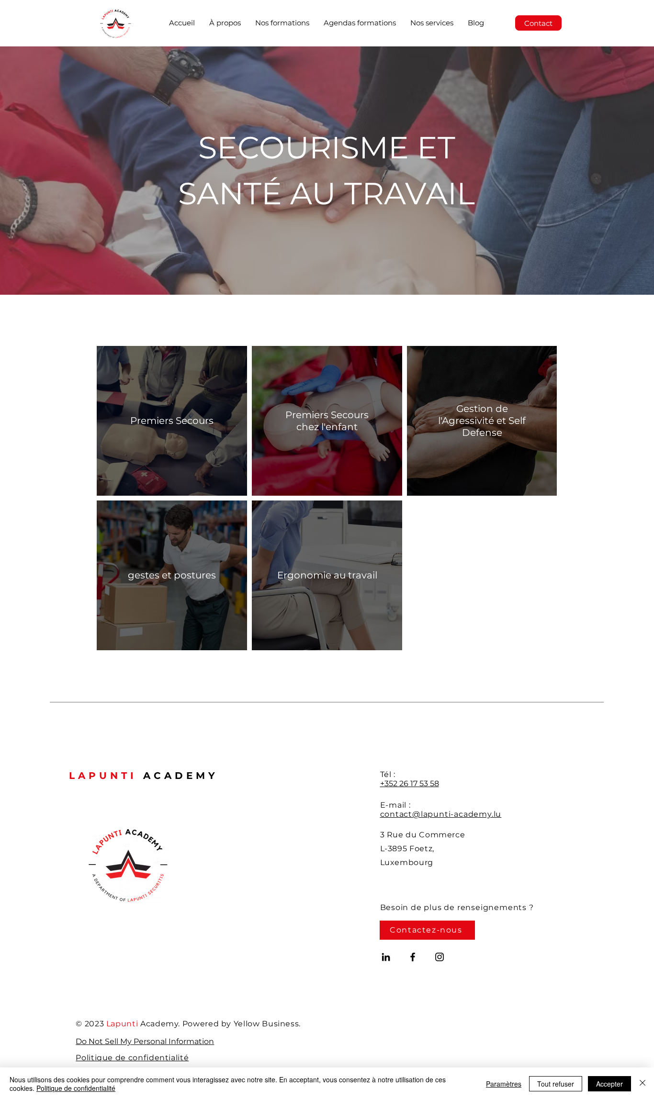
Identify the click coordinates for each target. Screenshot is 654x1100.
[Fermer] (642, 1083)
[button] (282, 23)
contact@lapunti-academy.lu (441, 814)
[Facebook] (412, 957)
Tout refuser (555, 1084)
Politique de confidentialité (75, 1088)
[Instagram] (439, 957)
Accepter (609, 1084)
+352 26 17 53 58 (409, 783)
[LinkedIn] (386, 957)
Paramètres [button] (503, 1084)
